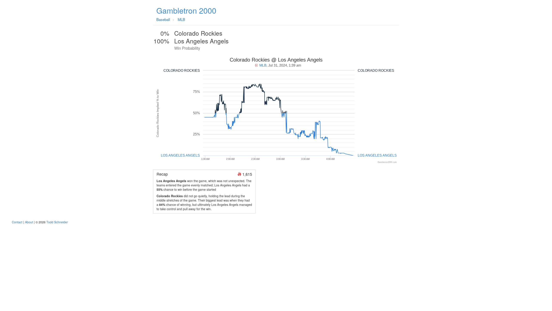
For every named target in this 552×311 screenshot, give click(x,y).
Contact (17, 222)
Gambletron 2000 (186, 10)
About (29, 222)
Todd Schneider (57, 222)
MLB (263, 65)
